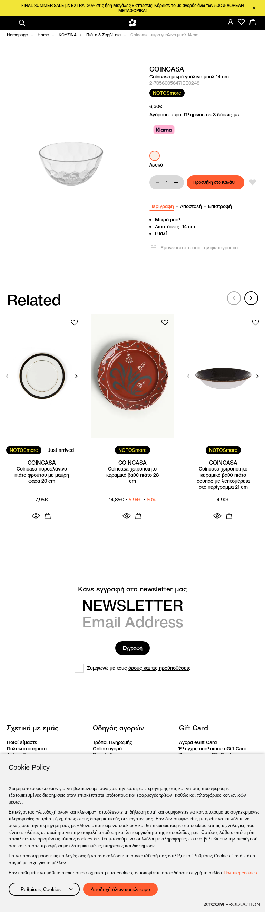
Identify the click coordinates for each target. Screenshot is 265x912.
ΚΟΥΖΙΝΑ (68, 34)
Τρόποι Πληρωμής (112, 742)
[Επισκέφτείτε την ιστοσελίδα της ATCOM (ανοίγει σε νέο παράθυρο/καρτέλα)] (232, 904)
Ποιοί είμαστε (22, 742)
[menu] (10, 23)
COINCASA (166, 69)
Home (43, 34)
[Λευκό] (154, 156)
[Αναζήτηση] (22, 23)
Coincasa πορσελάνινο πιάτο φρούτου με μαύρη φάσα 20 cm (41, 475)
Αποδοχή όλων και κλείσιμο (120, 889)
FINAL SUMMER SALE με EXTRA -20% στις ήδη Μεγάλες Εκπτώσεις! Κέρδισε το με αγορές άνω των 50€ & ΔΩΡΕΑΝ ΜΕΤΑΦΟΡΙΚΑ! (132, 8)
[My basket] (252, 22)
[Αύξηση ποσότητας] (176, 182)
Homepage (17, 34)
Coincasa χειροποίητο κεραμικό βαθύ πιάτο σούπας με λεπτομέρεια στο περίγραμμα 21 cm (223, 478)
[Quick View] (36, 516)
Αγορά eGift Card (198, 742)
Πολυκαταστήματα (27, 748)
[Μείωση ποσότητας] (157, 182)
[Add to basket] (47, 516)
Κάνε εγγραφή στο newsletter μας (132, 589)
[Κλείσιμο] (254, 8)
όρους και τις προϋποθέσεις (159, 668)
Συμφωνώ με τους (139, 668)
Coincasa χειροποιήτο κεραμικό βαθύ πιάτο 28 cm (132, 475)
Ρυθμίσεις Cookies (41, 889)
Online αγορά (107, 748)
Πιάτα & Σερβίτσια (103, 34)
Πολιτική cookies (240, 872)
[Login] (230, 22)
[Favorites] (241, 22)
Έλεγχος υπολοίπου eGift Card (212, 748)
